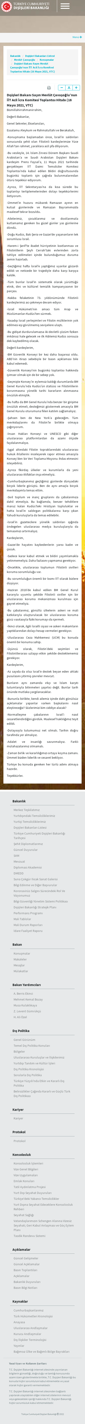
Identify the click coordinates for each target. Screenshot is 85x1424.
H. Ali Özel (20, 1017)
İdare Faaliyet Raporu (28, 931)
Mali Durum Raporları (28, 925)
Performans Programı (28, 913)
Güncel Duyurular (26, 850)
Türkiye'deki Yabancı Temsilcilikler (36, 1199)
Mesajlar (19, 965)
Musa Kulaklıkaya (25, 1005)
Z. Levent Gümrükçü (27, 1011)
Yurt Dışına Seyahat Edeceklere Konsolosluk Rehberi (43, 1207)
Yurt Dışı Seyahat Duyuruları (32, 1193)
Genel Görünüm (24, 1040)
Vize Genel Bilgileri (26, 1169)
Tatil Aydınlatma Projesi (30, 1187)
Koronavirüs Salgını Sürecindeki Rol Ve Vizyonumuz (39, 893)
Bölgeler (19, 1051)
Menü (76, 37)
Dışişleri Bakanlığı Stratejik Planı (35, 907)
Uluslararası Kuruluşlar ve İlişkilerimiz (39, 1057)
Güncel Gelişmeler (26, 1258)
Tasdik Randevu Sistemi (29, 1236)
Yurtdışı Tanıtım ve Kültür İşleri (34, 1063)
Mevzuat (19, 861)
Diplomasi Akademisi (28, 867)
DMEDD (19, 873)
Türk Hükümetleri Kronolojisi (33, 1316)
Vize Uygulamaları (26, 1175)
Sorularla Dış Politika (28, 1075)
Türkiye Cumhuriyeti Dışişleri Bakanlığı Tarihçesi (39, 835)
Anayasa (19, 1322)
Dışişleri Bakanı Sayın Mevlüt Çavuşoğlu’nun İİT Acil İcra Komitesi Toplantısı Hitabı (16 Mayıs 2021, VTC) (32, 67)
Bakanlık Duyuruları (27, 1282)
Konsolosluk (21, 1154)
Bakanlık (15, 56)
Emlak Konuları (24, 1181)
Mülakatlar (21, 971)
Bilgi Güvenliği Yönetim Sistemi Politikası (41, 901)
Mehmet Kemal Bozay (28, 999)
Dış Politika (20, 1031)
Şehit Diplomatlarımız (28, 844)
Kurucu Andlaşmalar (27, 1334)
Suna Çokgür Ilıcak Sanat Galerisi (36, 879)
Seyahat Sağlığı (24, 1215)
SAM (16, 856)
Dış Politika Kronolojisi (29, 1069)
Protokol (18, 1132)
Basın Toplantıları (25, 1270)
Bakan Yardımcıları (26, 985)
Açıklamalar (21, 1249)
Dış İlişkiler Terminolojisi (30, 1340)
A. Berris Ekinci (23, 993)
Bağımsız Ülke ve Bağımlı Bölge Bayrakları (41, 1351)
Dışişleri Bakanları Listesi (40, 56)
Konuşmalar (47, 59)
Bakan (17, 944)
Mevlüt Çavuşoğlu (24, 59)
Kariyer (18, 1109)
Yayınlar (19, 1346)
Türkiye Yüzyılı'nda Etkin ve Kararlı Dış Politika (39, 1083)
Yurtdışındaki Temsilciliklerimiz (34, 816)
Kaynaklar (20, 1301)
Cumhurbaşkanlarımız (29, 1310)
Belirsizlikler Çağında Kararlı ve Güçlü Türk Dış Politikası (42, 1093)
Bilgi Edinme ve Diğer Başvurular (35, 885)
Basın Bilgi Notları (25, 1288)
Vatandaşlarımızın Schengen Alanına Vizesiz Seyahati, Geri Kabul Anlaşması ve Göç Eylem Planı (44, 1225)
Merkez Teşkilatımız (27, 810)
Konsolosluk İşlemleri (28, 1163)
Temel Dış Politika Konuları (32, 1046)
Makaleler (20, 959)
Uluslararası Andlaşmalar (31, 1328)
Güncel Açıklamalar (27, 1264)
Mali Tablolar (22, 919)
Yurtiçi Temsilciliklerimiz (30, 822)
